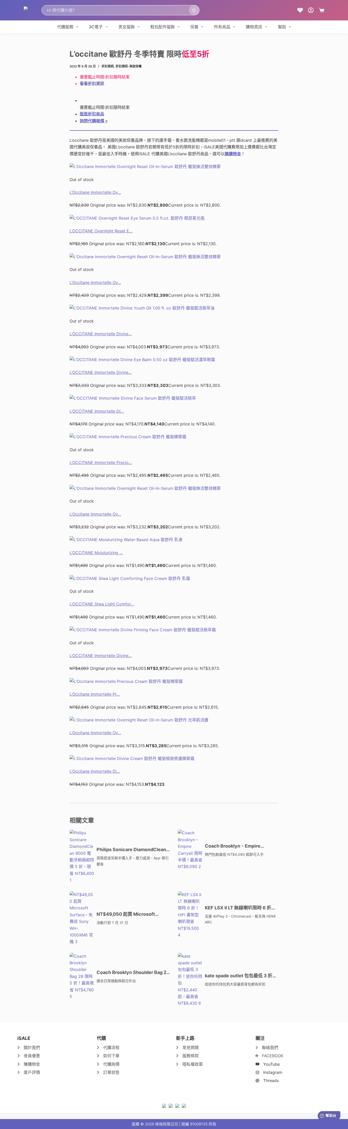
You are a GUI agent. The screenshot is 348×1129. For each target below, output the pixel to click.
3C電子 (96, 26)
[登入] (311, 10)
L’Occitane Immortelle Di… (95, 771)
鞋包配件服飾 (162, 26)
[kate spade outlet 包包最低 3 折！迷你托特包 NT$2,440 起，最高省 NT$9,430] (190, 980)
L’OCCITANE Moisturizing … (96, 552)
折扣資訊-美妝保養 (129, 66)
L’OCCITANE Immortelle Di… (97, 411)
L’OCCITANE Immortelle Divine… (101, 333)
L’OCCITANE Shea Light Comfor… (102, 604)
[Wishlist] (300, 10)
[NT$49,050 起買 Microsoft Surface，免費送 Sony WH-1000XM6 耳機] (82, 918)
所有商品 (222, 26)
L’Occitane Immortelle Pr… (95, 694)
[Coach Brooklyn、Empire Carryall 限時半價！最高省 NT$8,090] (190, 849)
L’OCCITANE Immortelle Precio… (101, 462)
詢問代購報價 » (94, 120)
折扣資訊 (108, 66)
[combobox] (115, 10)
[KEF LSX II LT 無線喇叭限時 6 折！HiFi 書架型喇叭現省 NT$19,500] (190, 914)
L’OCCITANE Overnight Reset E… (101, 230)
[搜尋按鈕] (194, 10)
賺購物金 (233, 153)
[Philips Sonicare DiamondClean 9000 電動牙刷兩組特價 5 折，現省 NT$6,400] (82, 856)
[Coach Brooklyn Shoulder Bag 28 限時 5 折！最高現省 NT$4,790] (82, 976)
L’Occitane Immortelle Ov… (95, 192)
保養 (194, 26)
